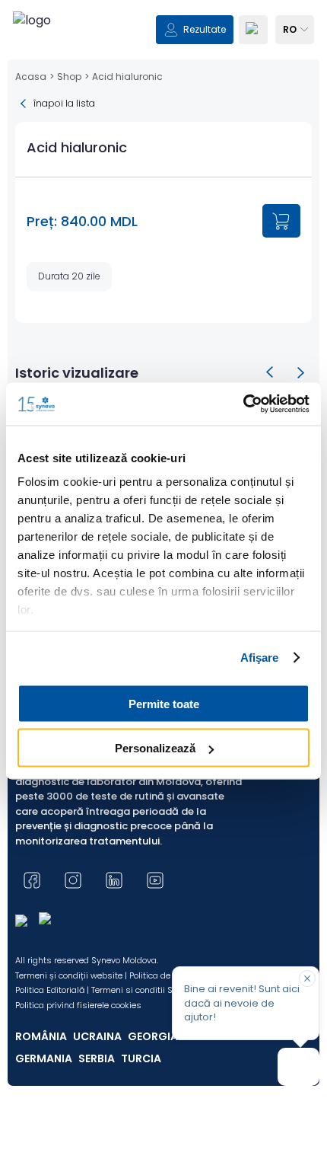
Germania (43, 1058)
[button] (270, 372)
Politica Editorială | (52, 990)
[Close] (307, 978)
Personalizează (155, 748)
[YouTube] (155, 880)
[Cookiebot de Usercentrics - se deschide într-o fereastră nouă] (243, 404)
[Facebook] (32, 880)
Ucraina (97, 1036)
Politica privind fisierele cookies (78, 1005)
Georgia (153, 1036)
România (41, 1036)
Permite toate (164, 703)
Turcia (141, 1058)
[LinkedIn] (114, 880)
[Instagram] (73, 880)
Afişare (259, 657)
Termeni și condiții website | (71, 975)
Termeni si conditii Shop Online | (156, 990)
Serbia (96, 1058)
